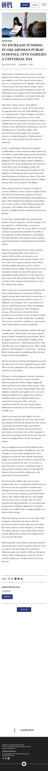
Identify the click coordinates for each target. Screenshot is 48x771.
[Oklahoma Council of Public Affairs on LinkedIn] (8, 758)
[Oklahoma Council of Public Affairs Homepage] (7, 5)
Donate (25, 5)
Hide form (24, 609)
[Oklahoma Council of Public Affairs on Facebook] (3, 758)
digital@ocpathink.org (9, 751)
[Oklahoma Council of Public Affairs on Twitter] (6, 758)
